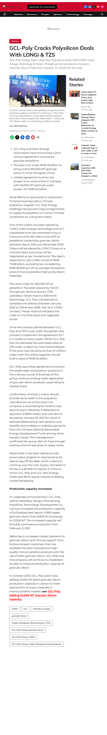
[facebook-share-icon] (22, 138)
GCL (25, 608)
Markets (18, 14)
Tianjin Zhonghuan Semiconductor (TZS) (31, 623)
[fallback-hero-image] (74, 94)
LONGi (15, 608)
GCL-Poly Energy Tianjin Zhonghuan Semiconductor (37, 644)
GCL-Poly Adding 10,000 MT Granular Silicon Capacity (34, 595)
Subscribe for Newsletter (42, 6)
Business (32, 14)
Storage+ (88, 14)
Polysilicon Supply (41, 608)
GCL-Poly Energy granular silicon (27, 630)
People (45, 14)
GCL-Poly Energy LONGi (23, 637)
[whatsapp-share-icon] (12, 138)
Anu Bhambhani (18, 125)
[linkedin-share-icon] (28, 138)
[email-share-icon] (33, 138)
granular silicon (19, 616)
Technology (72, 14)
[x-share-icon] (17, 138)
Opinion (57, 14)
